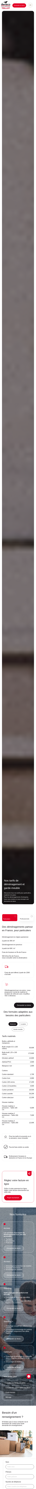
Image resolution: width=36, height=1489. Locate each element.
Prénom (8, 1472)
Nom (7, 1462)
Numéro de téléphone (13, 1482)
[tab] (9, 917)
